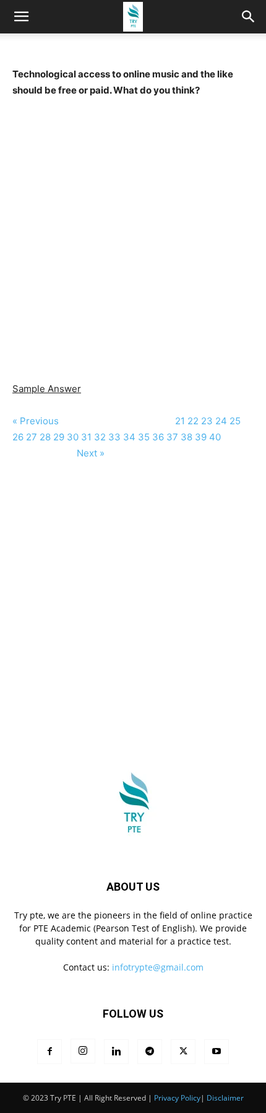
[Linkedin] (116, 1051)
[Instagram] (83, 1051)
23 (207, 421)
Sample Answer (46, 389)
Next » (91, 453)
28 (45, 437)
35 (144, 437)
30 (73, 437)
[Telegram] (149, 1051)
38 (186, 437)
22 (193, 421)
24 (221, 421)
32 (100, 437)
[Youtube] (216, 1051)
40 (216, 437)
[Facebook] (49, 1051)
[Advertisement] (133, 231)
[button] (248, 16)
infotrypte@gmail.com (158, 967)
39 (201, 437)
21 (180, 421)
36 (158, 437)
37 (172, 437)
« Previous (36, 421)
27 (31, 437)
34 (129, 437)
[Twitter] (183, 1051)
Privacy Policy (177, 1098)
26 (18, 437)
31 (86, 437)
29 (58, 437)
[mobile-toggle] (21, 16)
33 (114, 437)
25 (235, 421)
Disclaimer (225, 1098)
